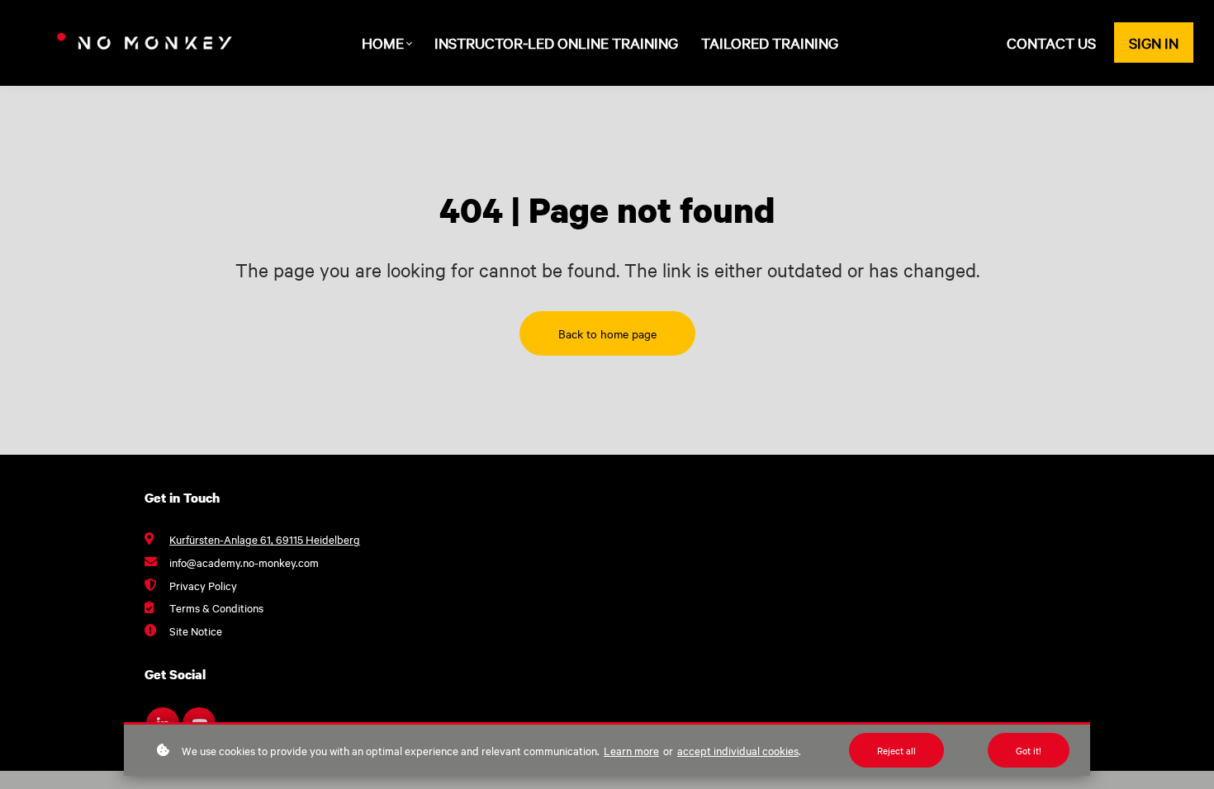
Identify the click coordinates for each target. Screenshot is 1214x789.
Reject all (896, 750)
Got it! (1028, 750)
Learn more (631, 750)
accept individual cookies (738, 750)
